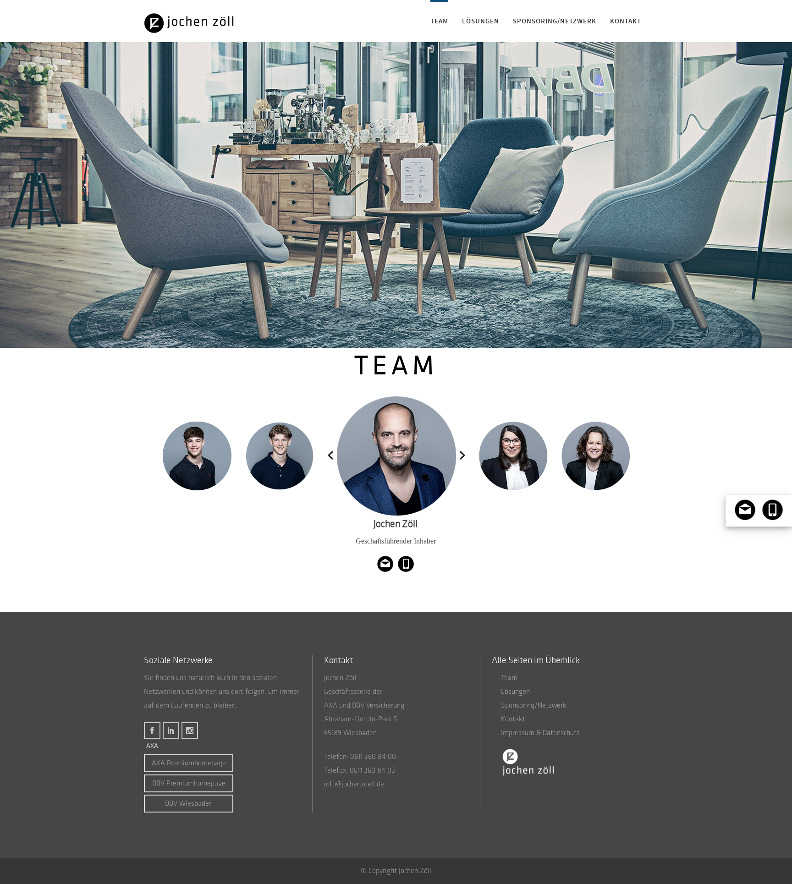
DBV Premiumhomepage (189, 783)
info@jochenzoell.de (354, 784)
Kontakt (513, 719)
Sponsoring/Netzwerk (533, 705)
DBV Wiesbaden (189, 803)
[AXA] (152, 729)
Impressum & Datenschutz (540, 733)
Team (509, 678)
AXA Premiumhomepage (189, 763)
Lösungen (515, 692)
